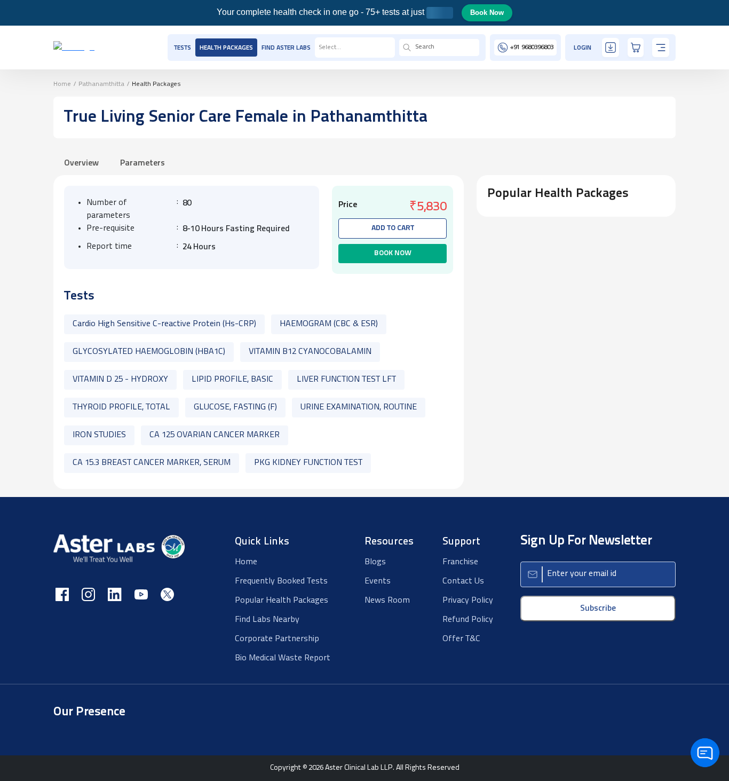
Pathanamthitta (101, 84)
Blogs (375, 562)
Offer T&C (461, 639)
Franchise (460, 562)
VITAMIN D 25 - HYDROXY (120, 379)
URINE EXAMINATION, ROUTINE (358, 407)
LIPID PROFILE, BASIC (232, 379)
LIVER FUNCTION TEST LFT (346, 379)
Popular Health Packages (281, 600)
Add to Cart (392, 228)
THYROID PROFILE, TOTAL (121, 407)
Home (62, 84)
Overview (81, 163)
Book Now (487, 13)
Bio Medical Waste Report (282, 658)
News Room (387, 600)
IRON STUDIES (99, 435)
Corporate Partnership (277, 639)
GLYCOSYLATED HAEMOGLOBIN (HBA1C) (149, 352)
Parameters (142, 163)
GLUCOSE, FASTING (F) (235, 407)
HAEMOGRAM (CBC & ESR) (329, 324)
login (582, 48)
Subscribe (598, 608)
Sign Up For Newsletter (586, 541)
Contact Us (463, 581)
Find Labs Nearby (267, 620)
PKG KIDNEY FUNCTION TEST (308, 463)
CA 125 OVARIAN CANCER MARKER (214, 435)
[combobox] (319, 47)
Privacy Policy (467, 600)
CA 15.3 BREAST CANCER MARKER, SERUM (152, 463)
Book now (392, 253)
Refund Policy (467, 620)
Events (377, 581)
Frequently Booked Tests (281, 581)
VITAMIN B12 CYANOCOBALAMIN (310, 352)
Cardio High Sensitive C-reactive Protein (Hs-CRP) (164, 324)
